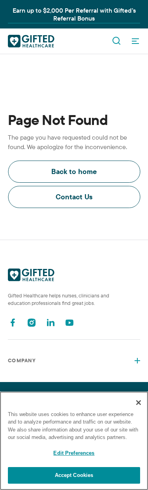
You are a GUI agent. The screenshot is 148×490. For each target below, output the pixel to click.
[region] (74, 441)
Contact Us (74, 196)
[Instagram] (31, 322)
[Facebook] (12, 322)
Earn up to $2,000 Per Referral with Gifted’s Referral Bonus (74, 14)
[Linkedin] (50, 322)
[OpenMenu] (135, 41)
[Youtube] (69, 322)
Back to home (74, 171)
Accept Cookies (74, 475)
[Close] (138, 402)
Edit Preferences (73, 453)
